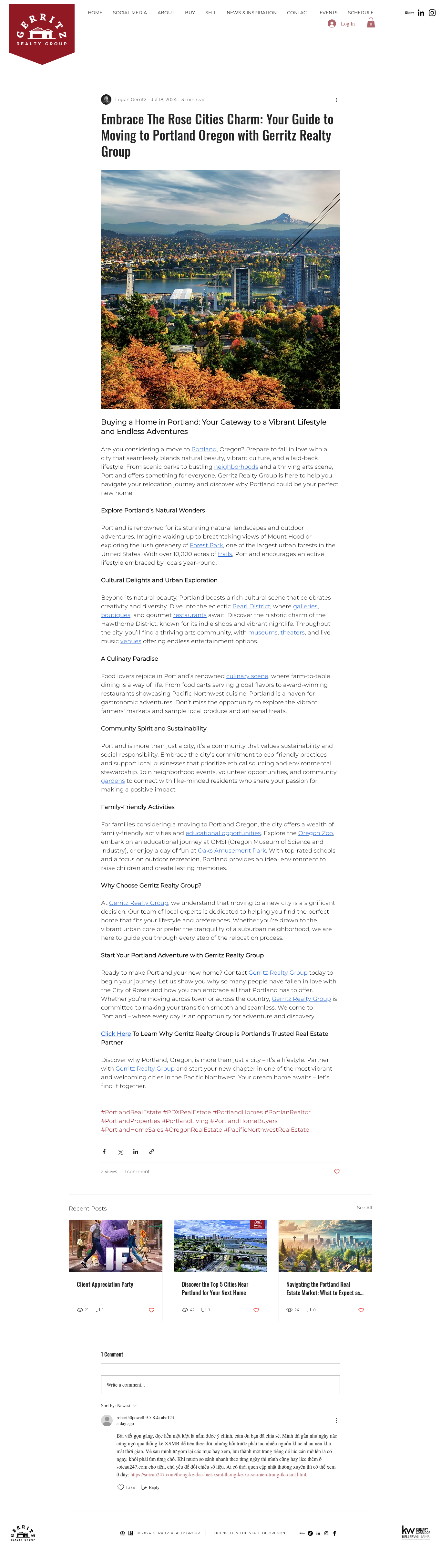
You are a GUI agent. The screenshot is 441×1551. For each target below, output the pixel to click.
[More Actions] (336, 1420)
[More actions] (336, 99)
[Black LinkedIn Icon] (318, 1533)
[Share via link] (152, 1151)
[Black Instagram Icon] (326, 1533)
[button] (371, 22)
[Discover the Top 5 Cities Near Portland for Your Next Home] (220, 1246)
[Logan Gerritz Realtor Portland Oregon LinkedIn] (421, 12)
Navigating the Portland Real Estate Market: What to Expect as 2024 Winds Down (323, 1288)
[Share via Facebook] (104, 1151)
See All (364, 1207)
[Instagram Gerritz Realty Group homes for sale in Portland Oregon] (432, 12)
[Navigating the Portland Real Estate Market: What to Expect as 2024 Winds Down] (325, 1246)
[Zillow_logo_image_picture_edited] (409, 12)
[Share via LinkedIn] (136, 1151)
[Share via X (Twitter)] (120, 1151)
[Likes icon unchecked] (121, 1487)
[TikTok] (310, 1533)
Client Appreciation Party (105, 1284)
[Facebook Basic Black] (334, 1533)
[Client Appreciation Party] (115, 1246)
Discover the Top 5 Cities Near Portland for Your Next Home (215, 1288)
